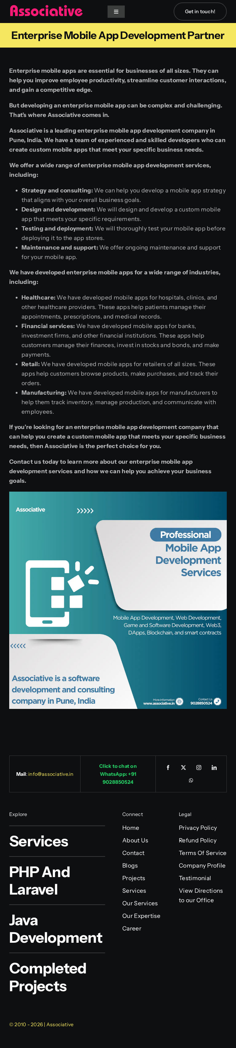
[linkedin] (214, 767)
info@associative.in (51, 774)
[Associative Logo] (46, 7)
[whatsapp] (191, 780)
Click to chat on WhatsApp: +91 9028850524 (118, 774)
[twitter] (183, 767)
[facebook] (168, 767)
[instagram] (199, 767)
